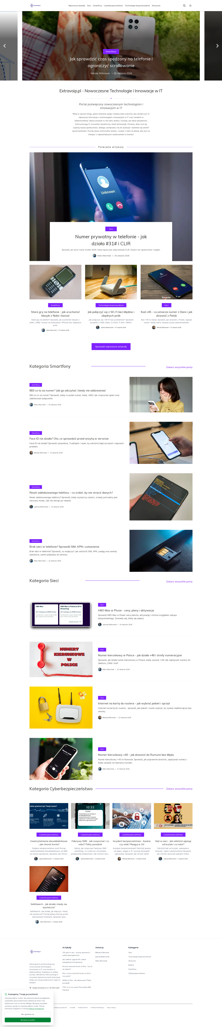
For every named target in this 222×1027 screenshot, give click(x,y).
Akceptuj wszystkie (28, 1020)
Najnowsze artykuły (76, 5)
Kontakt (72, 1007)
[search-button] (184, 5)
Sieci (89, 5)
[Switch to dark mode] (190, 5)
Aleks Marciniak (101, 961)
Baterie (131, 965)
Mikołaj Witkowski (102, 952)
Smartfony (97, 5)
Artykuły (66, 947)
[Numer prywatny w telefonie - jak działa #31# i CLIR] (111, 206)
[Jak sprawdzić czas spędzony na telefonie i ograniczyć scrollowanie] (111, 46)
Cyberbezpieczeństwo (113, 5)
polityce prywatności (36, 1009)
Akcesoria (156, 5)
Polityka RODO (83, 1007)
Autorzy (99, 947)
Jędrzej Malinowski (102, 957)
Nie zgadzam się (27, 1014)
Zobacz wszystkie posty (179, 367)
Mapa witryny (111, 1007)
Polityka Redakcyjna (97, 1007)
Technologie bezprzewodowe (137, 5)
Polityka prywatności (60, 1007)
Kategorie (133, 947)
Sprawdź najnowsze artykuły (111, 346)
